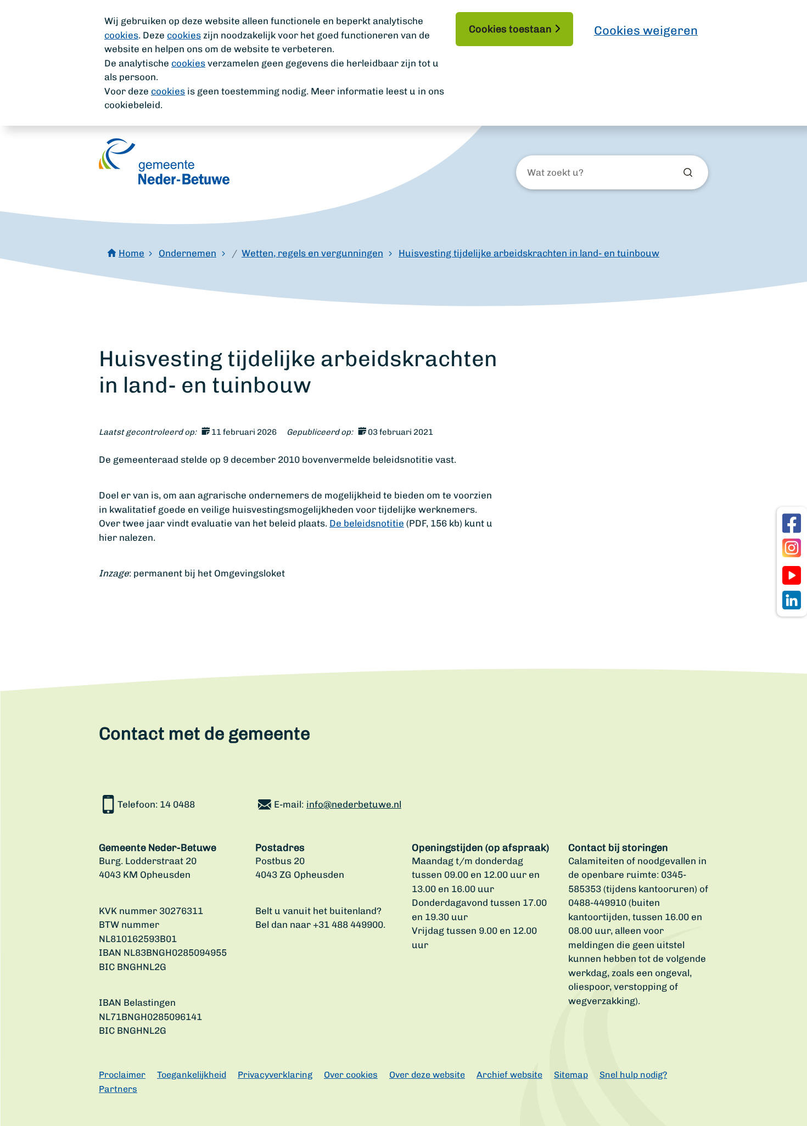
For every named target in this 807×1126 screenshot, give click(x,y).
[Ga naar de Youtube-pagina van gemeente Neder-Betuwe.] (791, 575)
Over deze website (427, 1074)
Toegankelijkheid (191, 1074)
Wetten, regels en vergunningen (312, 253)
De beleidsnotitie (366, 523)
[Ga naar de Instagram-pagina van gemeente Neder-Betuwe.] (791, 548)
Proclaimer (122, 1074)
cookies (121, 35)
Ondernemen (187, 253)
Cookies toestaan (510, 29)
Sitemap (571, 1074)
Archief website (509, 1074)
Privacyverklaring (275, 1074)
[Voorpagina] (164, 161)
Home (131, 253)
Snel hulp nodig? (633, 1074)
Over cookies (351, 1074)
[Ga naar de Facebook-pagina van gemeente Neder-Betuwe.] (791, 523)
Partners (118, 1089)
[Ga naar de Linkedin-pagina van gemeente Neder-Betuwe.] (791, 600)
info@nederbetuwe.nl (353, 804)
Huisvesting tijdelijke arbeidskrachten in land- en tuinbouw (529, 253)
